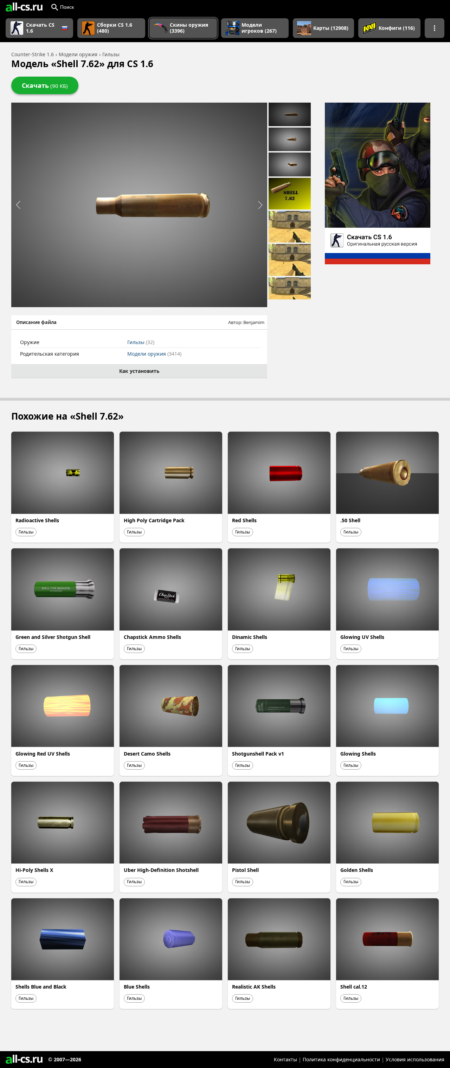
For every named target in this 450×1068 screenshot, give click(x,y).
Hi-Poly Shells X (34, 870)
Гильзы (140, 342)
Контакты (285, 1059)
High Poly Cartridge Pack (154, 520)
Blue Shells (137, 986)
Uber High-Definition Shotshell (161, 870)
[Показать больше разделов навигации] (434, 28)
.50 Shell (350, 520)
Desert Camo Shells (147, 753)
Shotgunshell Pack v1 (258, 753)
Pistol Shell (245, 870)
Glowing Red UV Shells (42, 753)
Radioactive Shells (37, 520)
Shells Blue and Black (40, 986)
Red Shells (244, 520)
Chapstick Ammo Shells (152, 637)
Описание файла (36, 322)
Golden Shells (356, 870)
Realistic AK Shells (254, 986)
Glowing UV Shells (362, 637)
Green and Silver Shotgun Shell (52, 637)
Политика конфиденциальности (341, 1059)
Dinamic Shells (249, 637)
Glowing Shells (358, 753)
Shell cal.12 (353, 986)
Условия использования (415, 1059)
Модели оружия (154, 353)
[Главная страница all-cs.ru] (24, 7)
